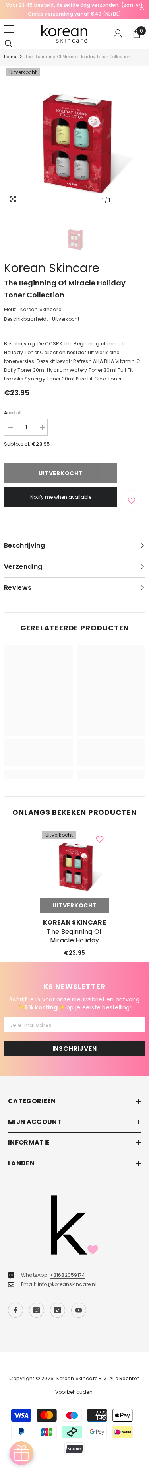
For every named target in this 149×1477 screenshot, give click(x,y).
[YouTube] (78, 1310)
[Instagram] (36, 1310)
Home (10, 57)
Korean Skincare (51, 268)
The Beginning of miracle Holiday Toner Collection (74, 936)
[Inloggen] (118, 33)
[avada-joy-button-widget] (21, 1453)
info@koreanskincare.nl (67, 1284)
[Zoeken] (9, 44)
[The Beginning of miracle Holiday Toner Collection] (74, 863)
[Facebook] (15, 1310)
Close (142, 8)
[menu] (9, 29)
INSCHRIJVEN (74, 1048)
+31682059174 (67, 1275)
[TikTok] (57, 1310)
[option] (74, 9)
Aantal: (13, 412)
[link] (38, 757)
